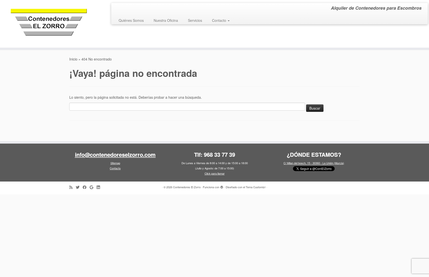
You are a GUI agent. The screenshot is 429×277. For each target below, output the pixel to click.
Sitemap (115, 163)
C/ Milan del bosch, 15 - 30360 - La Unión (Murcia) (314, 163)
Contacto (219, 20)
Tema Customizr (256, 187)
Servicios (195, 20)
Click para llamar (215, 173)
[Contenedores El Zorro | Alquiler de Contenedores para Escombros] (49, 23)
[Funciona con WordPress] (221, 186)
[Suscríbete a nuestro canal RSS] (72, 187)
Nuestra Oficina (166, 20)
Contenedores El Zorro (187, 187)
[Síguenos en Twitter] (79, 187)
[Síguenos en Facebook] (86, 187)
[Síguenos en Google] (93, 187)
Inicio (73, 59)
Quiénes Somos (131, 20)
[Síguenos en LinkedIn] (100, 187)
